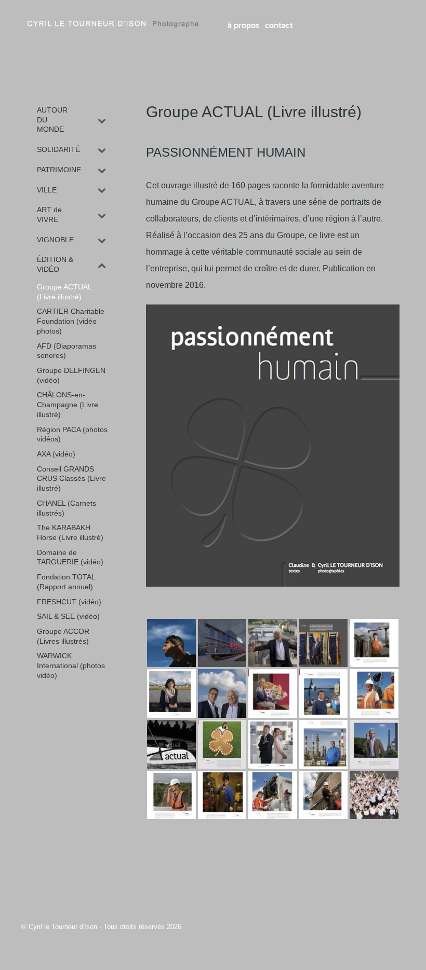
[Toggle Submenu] (102, 120)
